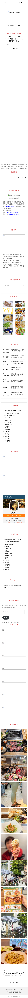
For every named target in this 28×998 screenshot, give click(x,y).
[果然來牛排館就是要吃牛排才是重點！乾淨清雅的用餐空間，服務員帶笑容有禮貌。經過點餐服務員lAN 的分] (14, 820)
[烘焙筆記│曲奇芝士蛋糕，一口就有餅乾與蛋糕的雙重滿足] (6, 363)
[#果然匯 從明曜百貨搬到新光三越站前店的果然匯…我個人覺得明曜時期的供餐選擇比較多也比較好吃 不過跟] (14, 847)
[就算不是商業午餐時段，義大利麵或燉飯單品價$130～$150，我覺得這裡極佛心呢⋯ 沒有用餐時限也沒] (14, 899)
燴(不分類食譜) (17, 33)
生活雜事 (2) (8, 420)
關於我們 (10, 996)
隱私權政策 (17, 996)
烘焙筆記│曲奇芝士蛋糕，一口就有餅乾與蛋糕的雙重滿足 (18, 362)
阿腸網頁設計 (17, 992)
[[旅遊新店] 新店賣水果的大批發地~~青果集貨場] (8, 311)
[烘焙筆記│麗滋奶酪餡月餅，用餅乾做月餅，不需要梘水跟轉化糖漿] (6, 388)
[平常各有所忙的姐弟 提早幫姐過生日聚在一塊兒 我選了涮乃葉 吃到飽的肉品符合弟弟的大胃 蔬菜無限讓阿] (14, 768)
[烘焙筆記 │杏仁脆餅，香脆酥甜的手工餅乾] (6, 369)
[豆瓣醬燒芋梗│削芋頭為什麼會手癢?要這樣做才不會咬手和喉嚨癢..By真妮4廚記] (8, 324)
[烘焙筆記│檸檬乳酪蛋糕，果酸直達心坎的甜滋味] (6, 382)
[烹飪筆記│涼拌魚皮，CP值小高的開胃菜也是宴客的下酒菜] (20, 331)
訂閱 (5, 617)
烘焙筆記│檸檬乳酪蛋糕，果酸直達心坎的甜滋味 (17, 381)
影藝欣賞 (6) (8, 422)
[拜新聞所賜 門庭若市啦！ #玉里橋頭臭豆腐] (14, 873)
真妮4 (19, 45)
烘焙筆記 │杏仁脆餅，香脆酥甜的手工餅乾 (18, 368)
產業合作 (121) (8, 427)
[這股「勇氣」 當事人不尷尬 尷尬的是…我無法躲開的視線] (14, 794)
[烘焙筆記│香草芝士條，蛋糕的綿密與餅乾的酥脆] (6, 357)
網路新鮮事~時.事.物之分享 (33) (13, 410)
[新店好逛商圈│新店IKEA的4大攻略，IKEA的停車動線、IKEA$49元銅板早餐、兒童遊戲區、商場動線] (8, 331)
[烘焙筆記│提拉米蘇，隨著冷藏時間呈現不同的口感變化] (6, 351)
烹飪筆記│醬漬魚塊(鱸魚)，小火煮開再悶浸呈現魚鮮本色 (17, 393)
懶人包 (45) (7, 417)
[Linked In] (25, 177)
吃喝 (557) (7, 441)
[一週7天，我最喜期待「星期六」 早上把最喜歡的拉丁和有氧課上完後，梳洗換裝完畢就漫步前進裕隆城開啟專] (14, 742)
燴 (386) (7, 434)
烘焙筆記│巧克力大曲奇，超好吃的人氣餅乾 (17, 374)
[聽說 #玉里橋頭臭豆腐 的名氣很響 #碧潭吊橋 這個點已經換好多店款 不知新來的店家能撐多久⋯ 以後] (14, 925)
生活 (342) (7, 431)
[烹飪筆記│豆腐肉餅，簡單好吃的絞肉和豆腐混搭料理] (20, 318)
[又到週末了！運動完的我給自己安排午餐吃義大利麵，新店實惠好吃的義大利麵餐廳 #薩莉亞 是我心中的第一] (14, 951)
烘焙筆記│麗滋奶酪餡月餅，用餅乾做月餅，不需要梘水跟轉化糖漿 (18, 387)
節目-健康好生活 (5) (10, 415)
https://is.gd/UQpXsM (12, 212)
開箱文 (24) (7, 438)
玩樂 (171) (7, 436)
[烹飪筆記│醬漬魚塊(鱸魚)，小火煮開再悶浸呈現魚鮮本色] (6, 394)
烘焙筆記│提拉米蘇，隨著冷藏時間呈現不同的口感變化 (18, 350)
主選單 (4, 2)
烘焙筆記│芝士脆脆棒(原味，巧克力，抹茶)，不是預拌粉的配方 (14, 39)
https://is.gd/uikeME (14, 214)
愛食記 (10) (7, 429)
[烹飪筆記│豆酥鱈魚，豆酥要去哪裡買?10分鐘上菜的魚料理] (8, 304)
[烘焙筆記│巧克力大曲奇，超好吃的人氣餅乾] (6, 375)
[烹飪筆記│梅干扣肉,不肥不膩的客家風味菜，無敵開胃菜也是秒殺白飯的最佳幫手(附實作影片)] (20, 304)
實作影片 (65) (8, 424)
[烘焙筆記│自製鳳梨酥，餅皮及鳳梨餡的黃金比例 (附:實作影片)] (8, 318)
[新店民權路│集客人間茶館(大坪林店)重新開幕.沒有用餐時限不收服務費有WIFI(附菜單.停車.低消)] (20, 311)
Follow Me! (6, 587)
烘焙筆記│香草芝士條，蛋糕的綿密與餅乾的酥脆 (17, 356)
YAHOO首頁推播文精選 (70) (12, 413)
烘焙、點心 (10, 33)
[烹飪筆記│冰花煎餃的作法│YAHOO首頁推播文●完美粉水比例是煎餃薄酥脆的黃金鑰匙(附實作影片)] (20, 324)
